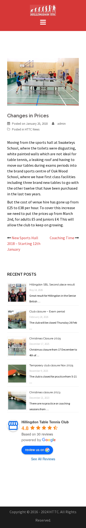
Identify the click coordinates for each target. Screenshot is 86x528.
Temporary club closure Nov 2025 (51, 365)
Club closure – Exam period (47, 311)
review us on (34, 449)
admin (61, 124)
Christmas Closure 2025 (45, 338)
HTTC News (32, 129)
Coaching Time (62, 237)
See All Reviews (43, 458)
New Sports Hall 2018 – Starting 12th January (23, 243)
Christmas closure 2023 (44, 392)
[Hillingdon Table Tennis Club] (43, 9)
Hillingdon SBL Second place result (52, 284)
